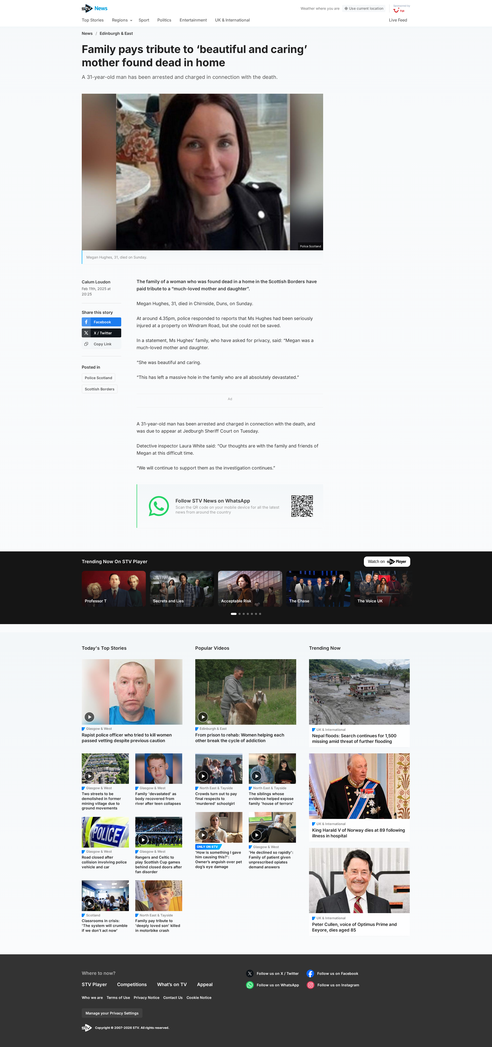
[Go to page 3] (244, 614)
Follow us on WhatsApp (278, 985)
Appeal (205, 984)
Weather (308, 8)
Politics (164, 20)
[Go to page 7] (260, 614)
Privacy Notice (146, 997)
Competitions (132, 984)
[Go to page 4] (248, 614)
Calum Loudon (96, 281)
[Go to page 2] (240, 614)
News (87, 33)
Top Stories (93, 20)
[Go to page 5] (252, 614)
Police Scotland (98, 378)
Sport (144, 20)
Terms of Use (118, 997)
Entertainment (193, 20)
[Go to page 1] (234, 614)
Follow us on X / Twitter (278, 973)
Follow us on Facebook (337, 973)
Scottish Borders (100, 389)
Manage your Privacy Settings (112, 1013)
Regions (120, 20)
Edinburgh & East (116, 33)
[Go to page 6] (256, 614)
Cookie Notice (199, 997)
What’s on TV (172, 984)
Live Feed (398, 20)
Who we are (92, 997)
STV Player (94, 984)
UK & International (232, 20)
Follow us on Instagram (338, 985)
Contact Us (173, 997)
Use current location (366, 8)
